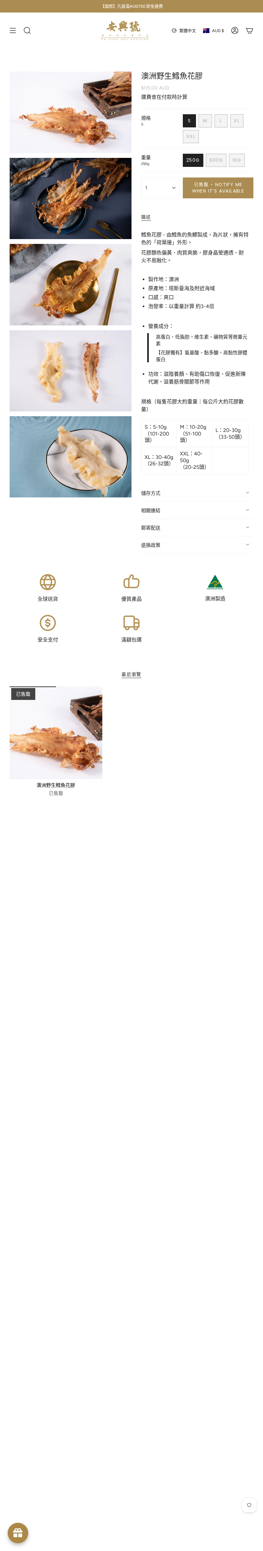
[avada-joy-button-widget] (18, 1533)
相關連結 (150, 510)
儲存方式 (150, 493)
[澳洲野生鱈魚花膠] (56, 732)
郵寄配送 (150, 528)
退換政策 (150, 545)
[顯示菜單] (12, 30)
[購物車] (249, 30)
